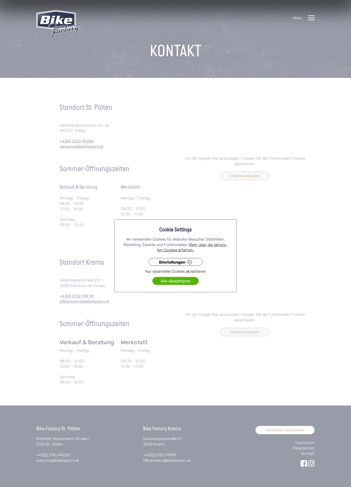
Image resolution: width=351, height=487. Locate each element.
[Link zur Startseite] (58, 24)
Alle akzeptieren (175, 281)
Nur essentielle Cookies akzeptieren (175, 271)
